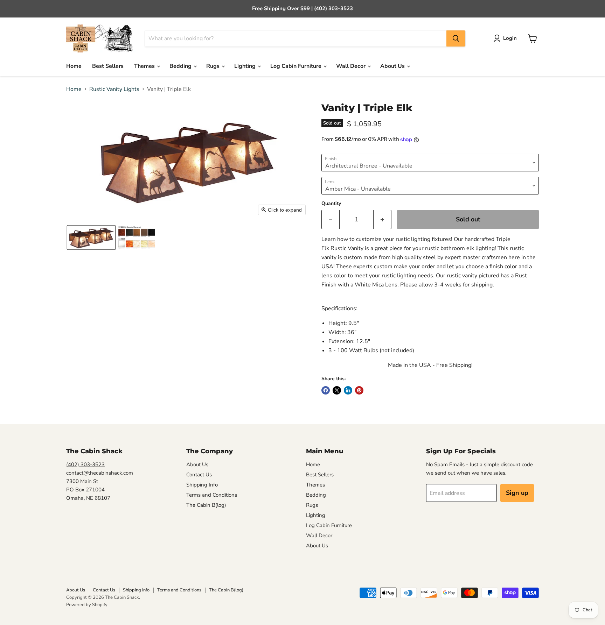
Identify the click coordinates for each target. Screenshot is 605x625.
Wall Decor (351, 66)
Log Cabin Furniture (296, 66)
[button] (506, 38)
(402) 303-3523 (85, 464)
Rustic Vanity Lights (114, 89)
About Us (393, 66)
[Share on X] (337, 390)
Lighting (245, 66)
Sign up (517, 493)
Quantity (331, 203)
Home (74, 66)
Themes (145, 66)
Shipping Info (202, 484)
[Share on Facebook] (325, 390)
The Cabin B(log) (206, 505)
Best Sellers (108, 66)
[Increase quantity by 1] (382, 219)
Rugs (213, 66)
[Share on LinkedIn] (348, 390)
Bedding (181, 66)
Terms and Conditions (211, 494)
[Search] (455, 38)
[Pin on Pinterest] (359, 390)
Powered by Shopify (86, 605)
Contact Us (199, 474)
